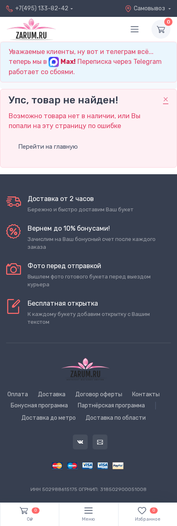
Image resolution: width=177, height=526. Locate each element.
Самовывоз (150, 8)
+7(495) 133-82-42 (41, 8)
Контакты (146, 394)
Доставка (51, 394)
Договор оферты (98, 394)
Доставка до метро (48, 417)
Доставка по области (116, 417)
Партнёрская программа (111, 405)
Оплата (17, 394)
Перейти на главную (48, 146)
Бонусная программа (39, 405)
